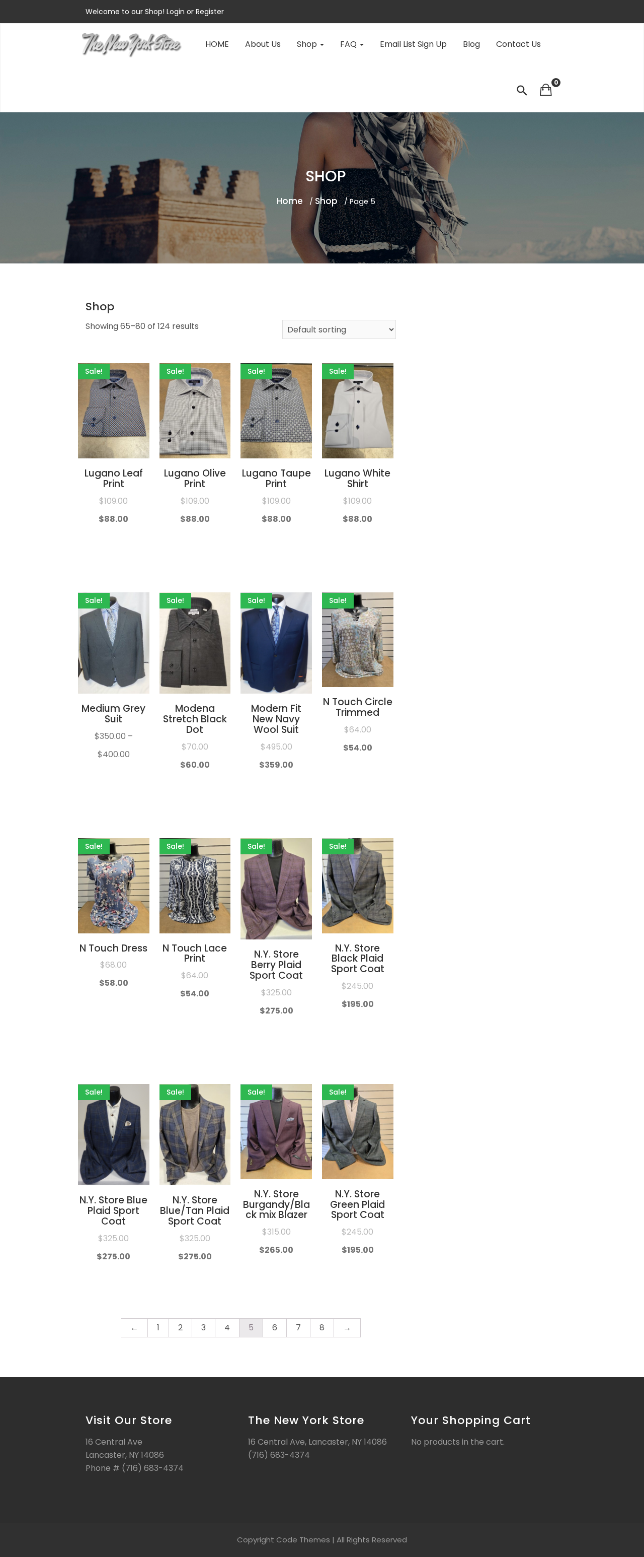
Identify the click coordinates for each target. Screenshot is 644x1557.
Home (290, 201)
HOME (217, 44)
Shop (308, 44)
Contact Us (518, 44)
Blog (471, 44)
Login (177, 12)
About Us (263, 44)
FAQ (349, 44)
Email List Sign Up (413, 44)
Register (209, 12)
